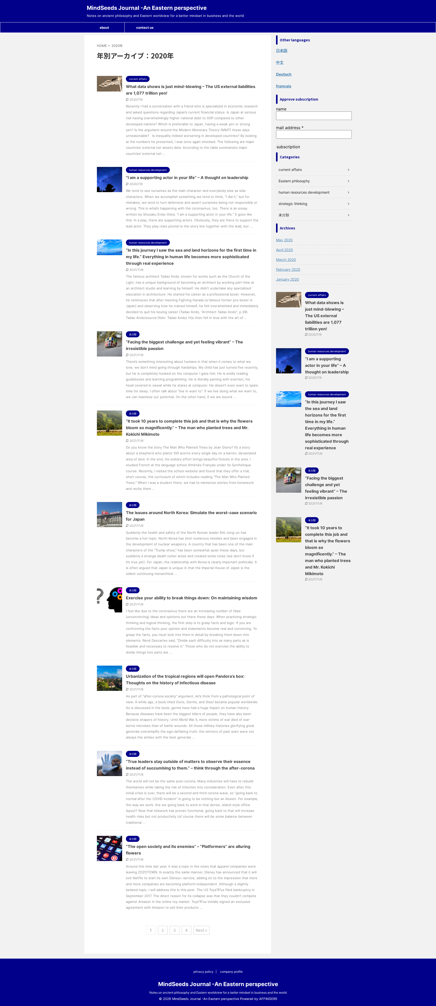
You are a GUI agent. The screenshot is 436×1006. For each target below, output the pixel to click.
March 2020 (286, 259)
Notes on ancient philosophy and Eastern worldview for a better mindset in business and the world (218, 992)
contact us (144, 27)
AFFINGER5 (268, 999)
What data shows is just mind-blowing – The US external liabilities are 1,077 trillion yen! (324, 315)
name (281, 108)
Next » (201, 930)
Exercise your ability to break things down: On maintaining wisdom (191, 597)
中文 (280, 62)
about (104, 27)
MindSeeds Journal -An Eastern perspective (147, 8)
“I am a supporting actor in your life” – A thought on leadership (187, 177)
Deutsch (283, 74)
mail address (290, 127)
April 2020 (284, 250)
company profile (231, 971)
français (283, 86)
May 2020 (284, 240)
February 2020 (288, 269)
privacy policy (203, 971)
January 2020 (287, 279)
